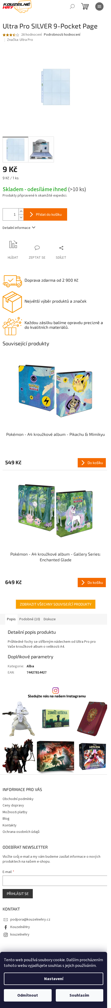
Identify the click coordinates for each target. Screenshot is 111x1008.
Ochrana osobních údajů (21, 831)
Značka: (20, 39)
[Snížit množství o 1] (20, 217)
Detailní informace (16, 227)
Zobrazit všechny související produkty (55, 604)
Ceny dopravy (13, 805)
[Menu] (99, 6)
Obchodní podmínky (18, 799)
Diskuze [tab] (50, 619)
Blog (6, 818)
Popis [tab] (11, 619)
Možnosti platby (15, 812)
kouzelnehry (19, 934)
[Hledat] (72, 6)
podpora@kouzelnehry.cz (30, 919)
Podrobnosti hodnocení (62, 34)
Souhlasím (79, 995)
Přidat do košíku (49, 214)
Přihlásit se (18, 893)
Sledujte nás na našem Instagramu (57, 696)
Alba (30, 666)
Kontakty (10, 825)
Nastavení (53, 979)
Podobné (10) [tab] (29, 619)
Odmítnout (27, 995)
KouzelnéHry (20, 927)
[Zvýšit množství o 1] (20, 211)
